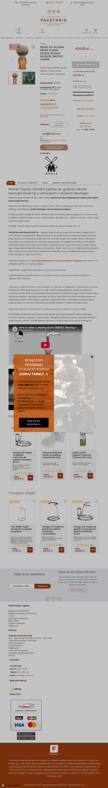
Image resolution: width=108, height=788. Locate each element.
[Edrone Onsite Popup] (54, 394)
